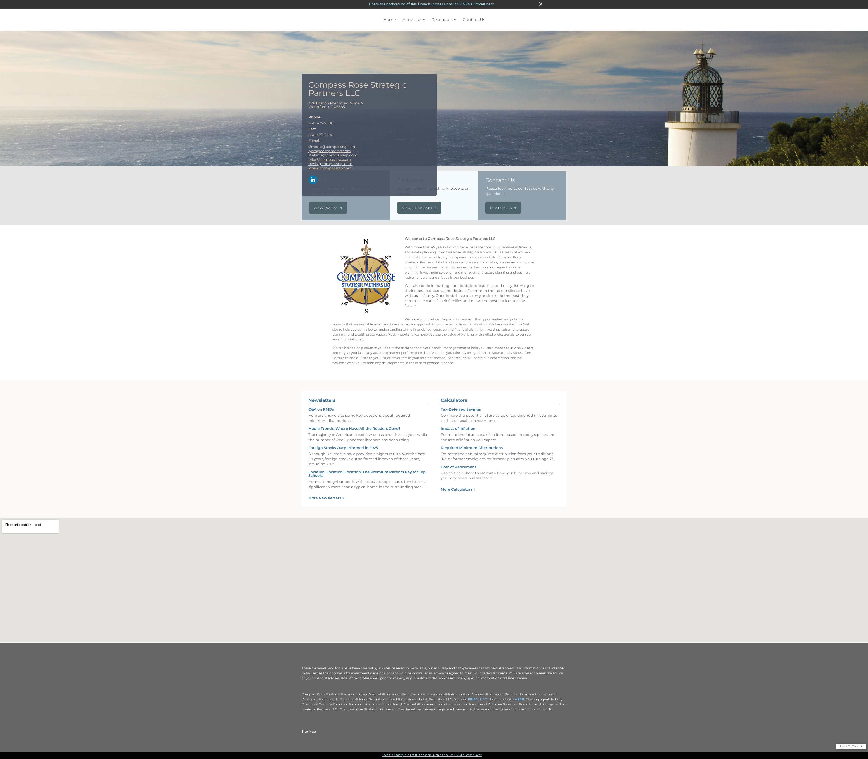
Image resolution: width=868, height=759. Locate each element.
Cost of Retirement (458, 467)
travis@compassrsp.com (330, 164)
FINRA (473, 699)
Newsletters (321, 400)
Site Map (309, 731)
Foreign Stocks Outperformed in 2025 (343, 448)
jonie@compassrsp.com (330, 168)
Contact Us (474, 19)
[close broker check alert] (540, 4)
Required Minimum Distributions (472, 448)
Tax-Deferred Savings (461, 409)
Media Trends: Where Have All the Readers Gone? (354, 428)
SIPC (483, 699)
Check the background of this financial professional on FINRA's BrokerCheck (431, 4)
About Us (412, 19)
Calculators (454, 400)
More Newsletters (326, 498)
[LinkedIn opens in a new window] (312, 180)
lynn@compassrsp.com (329, 151)
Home (389, 19)
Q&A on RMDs (321, 409)
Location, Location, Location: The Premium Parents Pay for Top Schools (367, 474)
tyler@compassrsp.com (329, 159)
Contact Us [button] (501, 208)
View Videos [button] (326, 208)
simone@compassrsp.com (332, 146)
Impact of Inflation (458, 428)
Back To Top (849, 746)
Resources (442, 19)
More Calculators (458, 489)
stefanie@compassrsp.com (332, 155)
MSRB (519, 699)
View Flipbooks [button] (417, 208)
